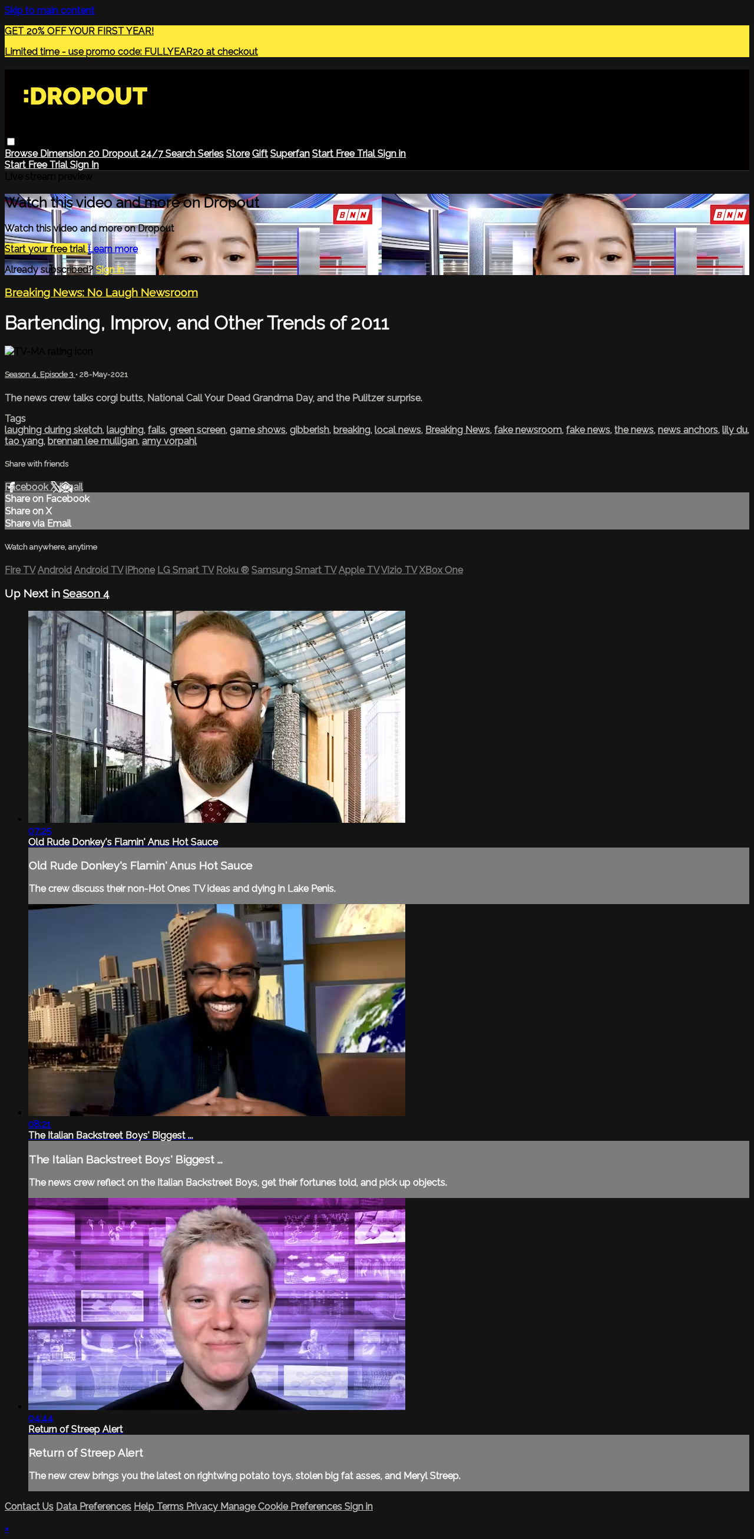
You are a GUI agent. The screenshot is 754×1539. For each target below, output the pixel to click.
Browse (22, 153)
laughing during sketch (53, 429)
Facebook (28, 486)
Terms (171, 1506)
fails (157, 429)
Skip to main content (50, 10)
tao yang (24, 440)
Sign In (84, 164)
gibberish (309, 429)
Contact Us (29, 1506)
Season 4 (86, 593)
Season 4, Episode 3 (40, 374)
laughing (125, 429)
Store (238, 153)
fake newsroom (528, 429)
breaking (352, 429)
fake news (588, 429)
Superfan (290, 153)
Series (211, 153)
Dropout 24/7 (134, 153)
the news (634, 429)
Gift (260, 153)
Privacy (203, 1506)
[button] (11, 141)
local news (398, 429)
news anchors (688, 429)
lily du (735, 429)
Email (71, 486)
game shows (258, 429)
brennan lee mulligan (93, 440)
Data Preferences (93, 1506)
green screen (198, 429)
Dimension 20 (71, 153)
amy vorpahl (169, 440)
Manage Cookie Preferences (282, 1506)
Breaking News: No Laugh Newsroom (101, 292)
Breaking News (457, 429)
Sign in (392, 153)
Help (145, 1506)
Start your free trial (46, 248)
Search (182, 153)
